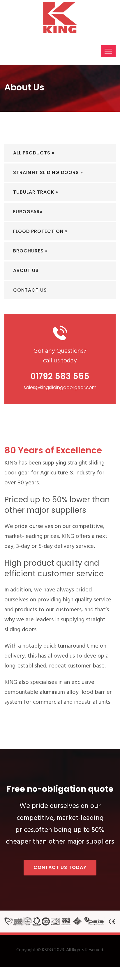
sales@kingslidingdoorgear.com (60, 387)
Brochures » (30, 250)
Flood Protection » (40, 231)
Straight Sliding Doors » (48, 172)
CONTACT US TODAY (60, 867)
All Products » (33, 152)
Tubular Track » (35, 192)
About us (26, 270)
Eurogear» (28, 211)
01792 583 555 (60, 376)
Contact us (30, 290)
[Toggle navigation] (108, 51)
